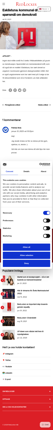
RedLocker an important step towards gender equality (32, 305)
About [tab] (43, 171)
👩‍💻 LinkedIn (7, 373)
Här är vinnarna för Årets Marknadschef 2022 (33, 292)
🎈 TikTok (6, 360)
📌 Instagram (7, 354)
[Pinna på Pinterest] (15, 90)
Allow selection (26, 255)
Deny (26, 263)
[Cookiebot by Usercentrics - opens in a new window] (39, 164)
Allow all (26, 247)
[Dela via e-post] (24, 90)
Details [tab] (27, 171)
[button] (44, 9)
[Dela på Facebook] (10, 90)
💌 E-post (6, 379)
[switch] (46, 221)
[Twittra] (19, 90)
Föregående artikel (12, 105)
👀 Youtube (7, 366)
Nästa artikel (43, 105)
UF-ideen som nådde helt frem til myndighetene (30, 332)
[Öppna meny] (3, 4)
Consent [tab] (9, 171)
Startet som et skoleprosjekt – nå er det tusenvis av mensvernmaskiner (33, 278)
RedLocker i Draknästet (26, 318)
